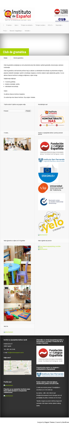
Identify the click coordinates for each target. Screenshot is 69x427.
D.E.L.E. (50, 25)
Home (5, 58)
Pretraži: (6, 111)
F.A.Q (4, 31)
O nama (8, 25)
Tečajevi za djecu (40, 25)
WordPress (65, 422)
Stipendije (58, 25)
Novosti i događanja (15, 31)
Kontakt (27, 31)
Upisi (16, 25)
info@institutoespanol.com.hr (16, 353)
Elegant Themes (49, 422)
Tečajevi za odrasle (26, 25)
